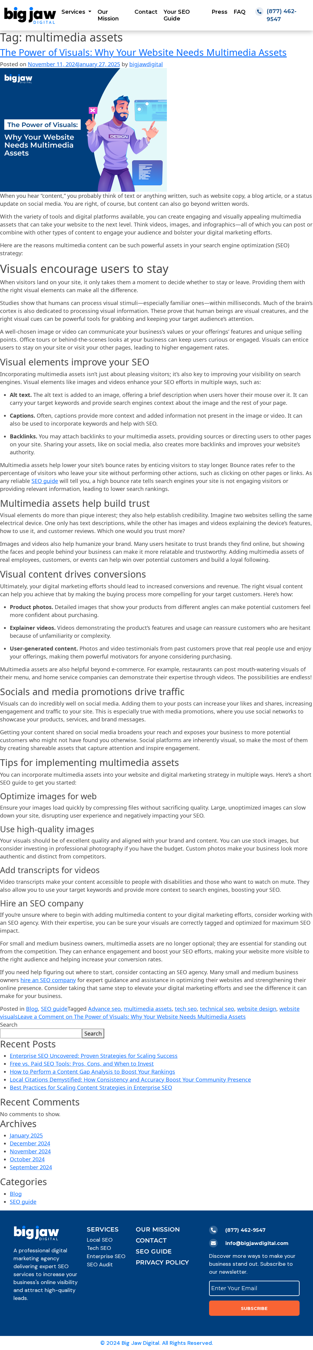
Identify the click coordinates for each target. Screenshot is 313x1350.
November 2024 (30, 1151)
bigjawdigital (146, 64)
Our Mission (108, 15)
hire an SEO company (48, 980)
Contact (145, 12)
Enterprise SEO (106, 1256)
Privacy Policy (162, 1262)
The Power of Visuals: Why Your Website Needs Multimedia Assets (143, 52)
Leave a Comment (132, 1016)
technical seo (217, 1008)
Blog (32, 1008)
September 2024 (31, 1167)
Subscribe (254, 1308)
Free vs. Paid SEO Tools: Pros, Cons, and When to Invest (82, 1063)
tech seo (186, 1008)
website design (256, 1008)
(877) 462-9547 (245, 1230)
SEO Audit (100, 1264)
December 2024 (30, 1143)
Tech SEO (99, 1248)
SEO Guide (154, 1251)
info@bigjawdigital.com (257, 1243)
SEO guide (44, 480)
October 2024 (27, 1159)
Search (8, 1024)
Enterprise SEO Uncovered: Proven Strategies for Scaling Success (94, 1055)
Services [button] (74, 12)
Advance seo (104, 1008)
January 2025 (26, 1135)
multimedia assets (148, 1008)
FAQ (239, 12)
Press (219, 12)
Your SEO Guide (177, 15)
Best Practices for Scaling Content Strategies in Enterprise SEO (91, 1087)
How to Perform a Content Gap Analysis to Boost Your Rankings (92, 1071)
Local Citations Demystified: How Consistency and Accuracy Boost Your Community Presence (130, 1079)
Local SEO (99, 1239)
